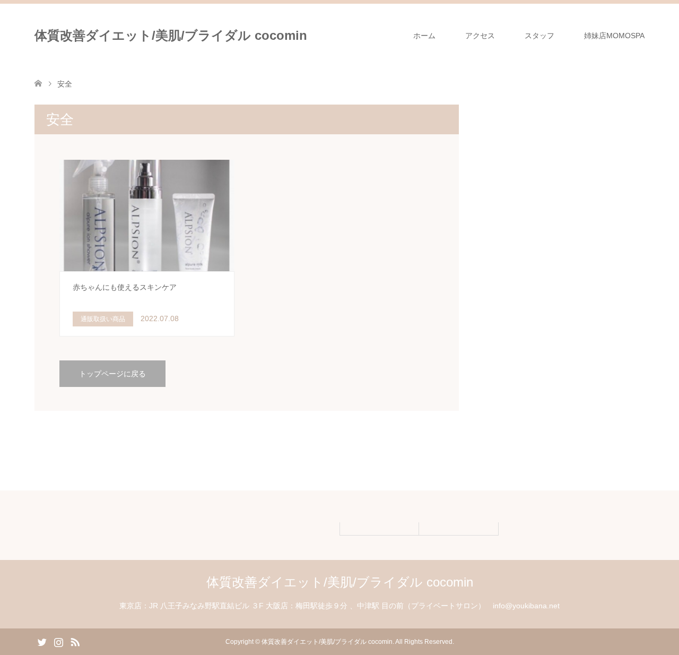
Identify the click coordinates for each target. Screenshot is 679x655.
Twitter (42, 641)
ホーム (424, 35)
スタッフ (539, 35)
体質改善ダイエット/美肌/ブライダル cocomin (170, 35)
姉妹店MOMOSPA (614, 35)
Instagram (58, 641)
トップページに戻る (112, 373)
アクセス (480, 35)
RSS (74, 641)
